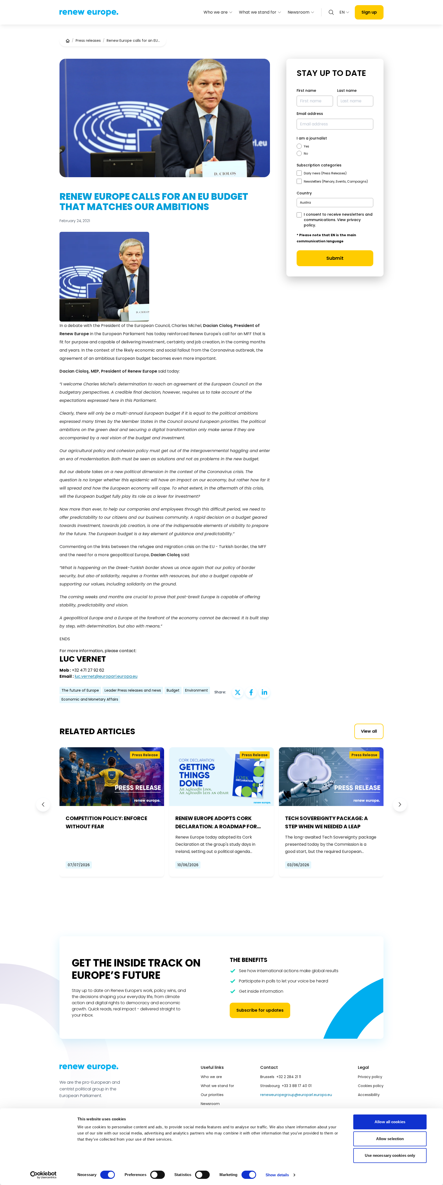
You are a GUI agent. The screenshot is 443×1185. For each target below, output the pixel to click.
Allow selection (390, 1139)
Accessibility (369, 1094)
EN (342, 12)
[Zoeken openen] (331, 12)
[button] (43, 804)
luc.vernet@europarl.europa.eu (106, 676)
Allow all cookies (390, 1122)
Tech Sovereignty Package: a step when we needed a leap (326, 822)
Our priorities (212, 1094)
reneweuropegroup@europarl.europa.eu (296, 1094)
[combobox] (335, 202)
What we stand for (257, 12)
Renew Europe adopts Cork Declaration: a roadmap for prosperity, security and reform (216, 823)
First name (306, 90)
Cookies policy (371, 1085)
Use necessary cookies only (390, 1155)
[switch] (157, 1175)
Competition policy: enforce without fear (106, 822)
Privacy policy (370, 1076)
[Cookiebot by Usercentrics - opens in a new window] (43, 1175)
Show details (277, 1175)
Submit (335, 258)
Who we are (216, 12)
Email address (310, 113)
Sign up (369, 12)
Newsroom (298, 12)
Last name (347, 90)
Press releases (88, 40)
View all (369, 731)
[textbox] (305, 202)
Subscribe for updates (260, 1010)
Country (304, 193)
